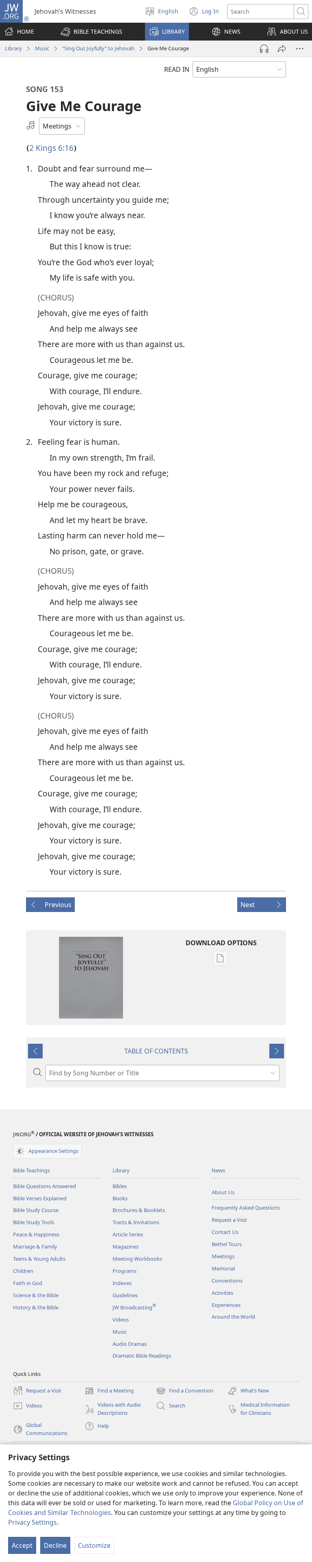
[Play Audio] (264, 49)
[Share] (282, 49)
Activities (222, 1292)
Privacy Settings (32, 1522)
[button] (91, 32)
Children (23, 1270)
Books (120, 1198)
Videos (121, 1319)
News (218, 1170)
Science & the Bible (35, 1295)
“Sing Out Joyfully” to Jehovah (98, 48)
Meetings (223, 1256)
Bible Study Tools (33, 1222)
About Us (223, 1192)
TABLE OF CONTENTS (156, 1051)
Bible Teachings (31, 1170)
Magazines (126, 1246)
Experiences (226, 1305)
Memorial (223, 1268)
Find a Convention (184, 1391)
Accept (22, 1545)
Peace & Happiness (36, 1234)
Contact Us (225, 1232)
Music (42, 48)
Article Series (128, 1234)
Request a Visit (229, 1219)
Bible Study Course (35, 1210)
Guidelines (125, 1295)
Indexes (122, 1283)
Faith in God (27, 1283)
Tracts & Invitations (136, 1222)
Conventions (227, 1280)
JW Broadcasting (134, 1307)
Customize (94, 1545)
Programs (124, 1270)
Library (13, 48)
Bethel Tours (227, 1244)
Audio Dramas (130, 1343)
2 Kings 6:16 (51, 147)
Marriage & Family (35, 1246)
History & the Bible (35, 1307)
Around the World (233, 1316)
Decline (55, 1545)
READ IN (176, 69)
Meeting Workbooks (137, 1258)
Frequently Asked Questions (246, 1207)
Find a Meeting (109, 1391)
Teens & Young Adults (39, 1258)
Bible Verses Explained (40, 1198)
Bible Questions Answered (44, 1186)
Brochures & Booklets (139, 1210)
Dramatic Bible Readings (142, 1355)
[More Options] (299, 49)
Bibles (120, 1186)
